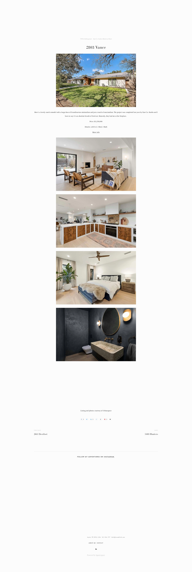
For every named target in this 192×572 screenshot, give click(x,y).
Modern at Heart (107, 39)
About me (92, 543)
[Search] (47, 8)
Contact (100, 543)
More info (96, 132)
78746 (82, 39)
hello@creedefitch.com (118, 537)
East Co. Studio (97, 39)
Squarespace (100, 555)
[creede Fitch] (96, 549)
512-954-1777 (106, 537)
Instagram (109, 457)
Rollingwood (88, 39)
